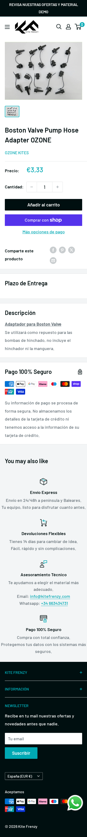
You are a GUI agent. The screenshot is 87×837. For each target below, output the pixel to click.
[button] (75, 803)
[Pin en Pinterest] (62, 250)
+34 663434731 (54, 603)
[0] (78, 27)
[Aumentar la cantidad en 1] (57, 187)
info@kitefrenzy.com (50, 596)
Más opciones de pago (43, 231)
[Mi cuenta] (68, 26)
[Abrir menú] (7, 27)
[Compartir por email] (53, 260)
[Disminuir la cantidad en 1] (32, 187)
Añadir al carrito (43, 204)
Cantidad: (14, 186)
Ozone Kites (17, 152)
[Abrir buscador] (59, 26)
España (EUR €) (19, 776)
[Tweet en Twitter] (71, 250)
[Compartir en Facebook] (53, 250)
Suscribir (21, 753)
